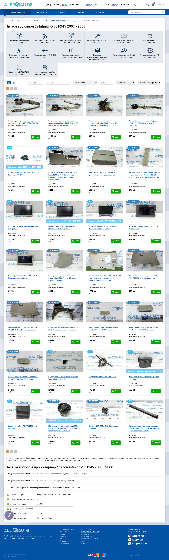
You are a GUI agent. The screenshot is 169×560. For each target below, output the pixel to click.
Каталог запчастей (17, 12)
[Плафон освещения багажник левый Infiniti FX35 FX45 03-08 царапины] (144, 312)
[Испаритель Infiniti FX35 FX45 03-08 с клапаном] (24, 410)
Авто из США (42, 12)
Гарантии (80, 12)
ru (160, 5)
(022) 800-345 (127, 4)
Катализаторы (87, 536)
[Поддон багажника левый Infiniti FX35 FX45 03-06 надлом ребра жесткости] (64, 312)
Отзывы (62, 12)
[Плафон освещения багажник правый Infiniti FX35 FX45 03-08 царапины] (104, 312)
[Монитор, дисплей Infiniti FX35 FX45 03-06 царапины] (144, 211)
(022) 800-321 (139, 544)
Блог (83, 543)
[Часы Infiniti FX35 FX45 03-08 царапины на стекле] (104, 410)
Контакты (100, 12)
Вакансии (63, 536)
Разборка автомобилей (90, 532)
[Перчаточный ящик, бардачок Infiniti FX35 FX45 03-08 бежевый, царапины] (24, 312)
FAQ (60, 539)
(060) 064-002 (77, 4)
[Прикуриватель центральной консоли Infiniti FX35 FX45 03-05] (64, 361)
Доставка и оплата (66, 529)
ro (163, 5)
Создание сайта (134, 555)
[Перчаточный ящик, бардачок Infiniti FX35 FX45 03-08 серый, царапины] (144, 260)
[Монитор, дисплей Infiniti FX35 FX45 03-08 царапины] (24, 211)
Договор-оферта (10, 556)
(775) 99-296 (103, 4)
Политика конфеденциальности (16, 554)
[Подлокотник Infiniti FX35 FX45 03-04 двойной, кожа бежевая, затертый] (104, 157)
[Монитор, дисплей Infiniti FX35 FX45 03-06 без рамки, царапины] (24, 260)
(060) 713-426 (52, 4)
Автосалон (85, 534)
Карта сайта (64, 543)
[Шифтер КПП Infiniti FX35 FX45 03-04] (104, 361)
